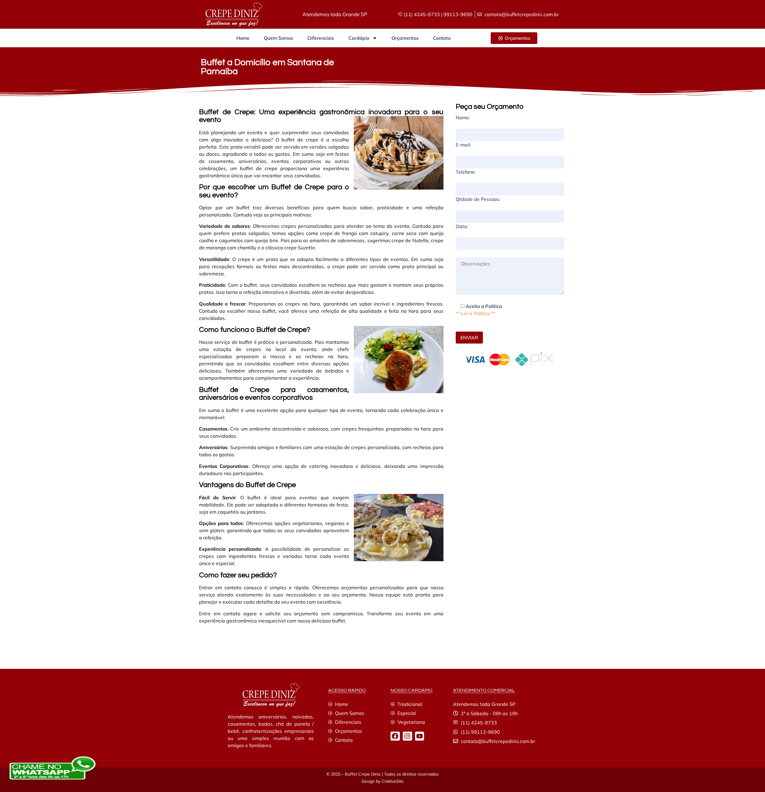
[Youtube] (419, 736)
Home (243, 38)
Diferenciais (320, 38)
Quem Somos (278, 38)
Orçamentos (405, 38)
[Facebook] (395, 736)
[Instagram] (407, 736)
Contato (442, 38)
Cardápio (358, 38)
